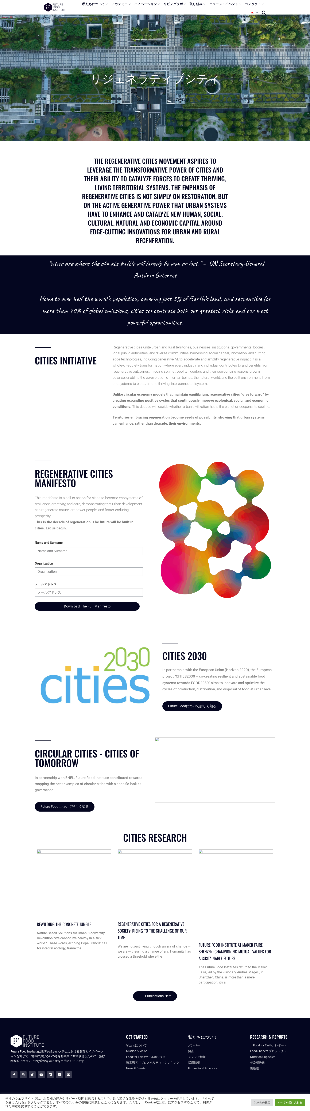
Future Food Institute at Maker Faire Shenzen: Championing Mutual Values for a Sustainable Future (235, 951)
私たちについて (93, 4)
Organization (44, 563)
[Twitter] (32, 1074)
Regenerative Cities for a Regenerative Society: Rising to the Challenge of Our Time (152, 931)
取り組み (196, 4)
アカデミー (120, 4)
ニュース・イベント (223, 4)
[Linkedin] (50, 1074)
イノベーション (145, 4)
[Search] (264, 12)
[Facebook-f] (14, 1074)
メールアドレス (46, 584)
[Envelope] (68, 1074)
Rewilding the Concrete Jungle (64, 924)
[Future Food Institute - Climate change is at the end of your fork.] (55, 7)
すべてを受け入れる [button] (290, 1102)
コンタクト (253, 4)
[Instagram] (23, 1074)
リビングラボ (173, 4)
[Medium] (59, 1074)
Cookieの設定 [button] (262, 1102)
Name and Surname (49, 543)
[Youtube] (41, 1074)
